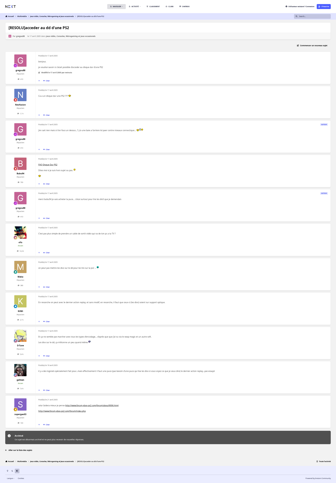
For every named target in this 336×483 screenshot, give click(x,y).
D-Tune (20, 345)
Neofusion (20, 104)
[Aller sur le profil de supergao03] (20, 404)
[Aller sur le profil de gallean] (20, 370)
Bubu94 (20, 173)
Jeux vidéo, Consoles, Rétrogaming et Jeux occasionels (70, 36)
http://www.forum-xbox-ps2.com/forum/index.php (62, 411)
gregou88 (20, 36)
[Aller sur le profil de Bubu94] (20, 164)
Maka (20, 276)
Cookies (21, 478)
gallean (20, 380)
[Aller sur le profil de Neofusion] (20, 95)
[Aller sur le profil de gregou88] (10, 36)
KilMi (20, 311)
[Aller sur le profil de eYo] (20, 232)
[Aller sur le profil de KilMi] (20, 301)
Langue (10, 478)
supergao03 (20, 414)
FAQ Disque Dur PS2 (47, 164)
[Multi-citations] (39, 81)
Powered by (318, 478)
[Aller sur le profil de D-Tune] (20, 336)
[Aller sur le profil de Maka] (20, 267)
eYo (20, 242)
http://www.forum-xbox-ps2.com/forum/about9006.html (92, 405)
